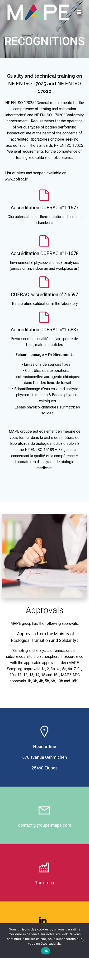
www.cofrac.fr (16, 179)
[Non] (83, 940)
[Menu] (79, 12)
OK (45, 951)
